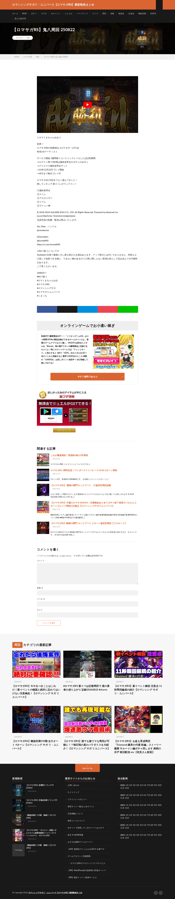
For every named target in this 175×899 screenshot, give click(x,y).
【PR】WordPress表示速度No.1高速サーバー (87, 870)
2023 (122, 815)
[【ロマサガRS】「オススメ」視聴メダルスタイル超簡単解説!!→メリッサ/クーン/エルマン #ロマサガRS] (18, 835)
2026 (122, 785)
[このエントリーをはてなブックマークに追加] (87, 309)
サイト (40, 610)
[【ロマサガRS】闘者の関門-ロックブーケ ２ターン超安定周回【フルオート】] (43, 528)
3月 (134, 785)
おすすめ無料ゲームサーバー (80, 842)
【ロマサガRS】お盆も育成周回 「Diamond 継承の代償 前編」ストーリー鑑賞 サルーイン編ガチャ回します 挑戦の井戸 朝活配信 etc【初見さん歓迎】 (137, 747)
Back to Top (88, 768)
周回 (104, 14)
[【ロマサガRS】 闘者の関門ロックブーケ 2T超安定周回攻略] (43, 490)
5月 (141, 785)
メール (41, 599)
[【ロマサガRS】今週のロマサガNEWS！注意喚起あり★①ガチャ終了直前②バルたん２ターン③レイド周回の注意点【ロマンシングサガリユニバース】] (43, 507)
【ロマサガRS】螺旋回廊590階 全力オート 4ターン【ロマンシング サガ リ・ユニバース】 (35, 745)
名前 (40, 588)
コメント (41, 561)
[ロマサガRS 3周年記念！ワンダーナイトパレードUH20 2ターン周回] (43, 475)
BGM (24, 14)
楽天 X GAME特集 (75, 835)
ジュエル (68, 14)
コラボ (44, 14)
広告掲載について (75, 814)
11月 (122, 798)
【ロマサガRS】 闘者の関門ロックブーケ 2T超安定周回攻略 (81, 485)
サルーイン (55, 14)
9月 (155, 795)
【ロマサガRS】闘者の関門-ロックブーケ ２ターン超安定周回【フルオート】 (89, 523)
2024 (122, 805)
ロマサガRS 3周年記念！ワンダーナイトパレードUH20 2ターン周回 (84, 470)
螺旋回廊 (142, 14)
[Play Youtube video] (87, 104)
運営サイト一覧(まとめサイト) (81, 807)
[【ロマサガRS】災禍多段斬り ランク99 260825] (18, 805)
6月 (144, 785)
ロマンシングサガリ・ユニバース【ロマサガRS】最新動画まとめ (55, 893)
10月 (160, 795)
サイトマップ (73, 792)
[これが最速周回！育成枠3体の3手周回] (43, 460)
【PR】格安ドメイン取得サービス (82, 878)
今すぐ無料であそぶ (87, 377)
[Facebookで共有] (47, 309)
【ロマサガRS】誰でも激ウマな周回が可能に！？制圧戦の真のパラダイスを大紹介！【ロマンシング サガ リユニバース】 (86, 745)
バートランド (82, 14)
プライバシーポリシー (77, 799)
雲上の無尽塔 (20, 19)
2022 (122, 825)
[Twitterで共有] (67, 309)
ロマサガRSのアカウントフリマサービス (87, 863)
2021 (122, 835)
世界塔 (153, 14)
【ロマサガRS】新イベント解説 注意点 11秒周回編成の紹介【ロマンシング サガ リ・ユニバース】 (138, 690)
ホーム (15, 14)
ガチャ (34, 14)
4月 (137, 785)
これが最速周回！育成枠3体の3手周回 (69, 455)
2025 (122, 795)
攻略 (112, 14)
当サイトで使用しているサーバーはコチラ (86, 828)
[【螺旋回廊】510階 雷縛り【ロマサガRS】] (18, 850)
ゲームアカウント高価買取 (79, 856)
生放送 (131, 14)
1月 (127, 785)
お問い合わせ (73, 785)
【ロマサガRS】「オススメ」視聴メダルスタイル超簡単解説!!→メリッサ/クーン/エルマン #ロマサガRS (41, 833)
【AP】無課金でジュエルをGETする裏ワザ (86, 849)
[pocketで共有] (108, 309)
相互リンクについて (76, 821)
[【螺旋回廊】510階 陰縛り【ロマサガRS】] (18, 820)
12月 (127, 798)
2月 (130, 785)
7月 (148, 785)
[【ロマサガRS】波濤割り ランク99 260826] (18, 790)
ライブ (95, 14)
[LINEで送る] (128, 309)
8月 (152, 785)
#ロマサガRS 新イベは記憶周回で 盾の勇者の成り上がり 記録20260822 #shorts (86, 688)
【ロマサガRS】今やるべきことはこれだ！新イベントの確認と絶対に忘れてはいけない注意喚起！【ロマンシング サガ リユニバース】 (36, 691)
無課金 (121, 14)
